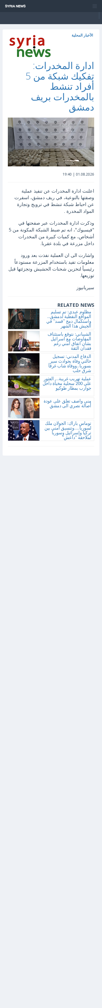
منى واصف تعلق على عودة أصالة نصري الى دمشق (67, 404)
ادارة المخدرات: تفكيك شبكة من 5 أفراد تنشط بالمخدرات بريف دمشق (59, 86)
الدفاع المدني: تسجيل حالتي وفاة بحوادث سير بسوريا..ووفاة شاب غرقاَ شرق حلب (69, 364)
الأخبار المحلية (82, 35)
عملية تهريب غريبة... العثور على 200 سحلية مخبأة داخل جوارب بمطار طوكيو (67, 384)
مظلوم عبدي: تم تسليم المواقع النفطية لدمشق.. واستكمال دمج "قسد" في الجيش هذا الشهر (68, 319)
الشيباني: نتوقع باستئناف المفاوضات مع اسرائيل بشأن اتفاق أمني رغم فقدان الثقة (69, 341)
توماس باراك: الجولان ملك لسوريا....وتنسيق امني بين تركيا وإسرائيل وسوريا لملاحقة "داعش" (67, 430)
